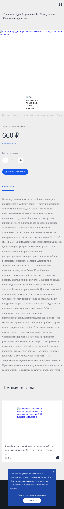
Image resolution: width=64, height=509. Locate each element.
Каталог (16, 115)
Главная (5, 115)
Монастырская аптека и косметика (38, 115)
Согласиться (32, 500)
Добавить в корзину (15, 171)
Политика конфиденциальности (32, 495)
